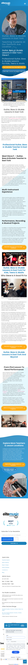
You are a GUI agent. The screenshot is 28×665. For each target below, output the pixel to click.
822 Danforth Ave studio (15, 118)
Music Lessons (5, 562)
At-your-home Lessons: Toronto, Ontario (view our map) (12, 613)
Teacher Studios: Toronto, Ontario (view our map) (12, 609)
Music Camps (5, 565)
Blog (3, 572)
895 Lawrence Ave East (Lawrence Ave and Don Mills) (12, 599)
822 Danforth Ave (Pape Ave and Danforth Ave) (12, 603)
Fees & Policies (5, 567)
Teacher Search (6, 560)
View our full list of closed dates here (11, 586)
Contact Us (5, 570)
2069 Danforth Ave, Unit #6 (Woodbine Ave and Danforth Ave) (12, 596)
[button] (25, 3)
